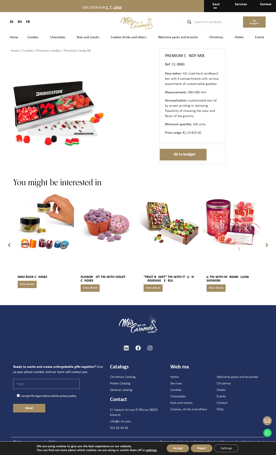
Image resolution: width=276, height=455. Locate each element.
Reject (201, 448)
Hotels (239, 37)
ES (11, 22)
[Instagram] (149, 348)
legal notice (42, 396)
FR (28, 22)
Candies (32, 37)
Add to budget (183, 154)
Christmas (216, 37)
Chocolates (57, 37)
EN (20, 22)
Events (259, 37)
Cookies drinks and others (128, 37)
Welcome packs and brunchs (178, 37)
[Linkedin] (126, 348)
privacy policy (68, 396)
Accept (178, 448)
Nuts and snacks (88, 37)
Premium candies (48, 50)
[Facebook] (138, 348)
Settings (226, 448)
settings (151, 450)
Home (14, 37)
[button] (9, 245)
